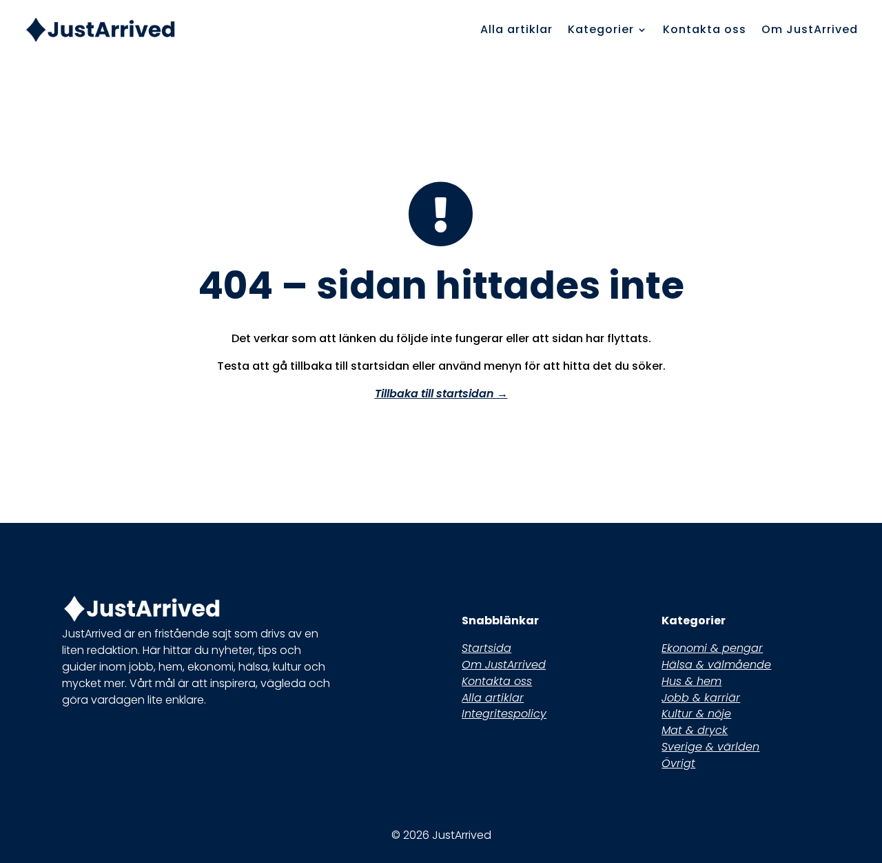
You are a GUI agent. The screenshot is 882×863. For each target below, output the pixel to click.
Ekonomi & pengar (712, 648)
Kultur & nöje (696, 714)
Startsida (486, 648)
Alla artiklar (516, 29)
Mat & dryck (695, 730)
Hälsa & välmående (716, 665)
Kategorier (601, 29)
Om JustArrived (809, 29)
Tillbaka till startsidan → (441, 393)
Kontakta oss (704, 29)
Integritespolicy (504, 714)
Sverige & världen (710, 747)
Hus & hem (691, 681)
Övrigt (678, 763)
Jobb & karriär (701, 698)
